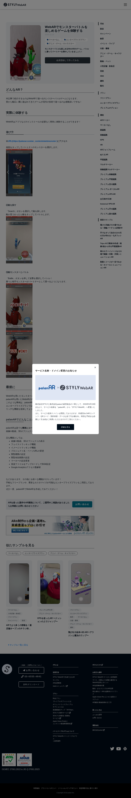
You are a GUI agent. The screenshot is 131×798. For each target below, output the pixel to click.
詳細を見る (65, 427)
